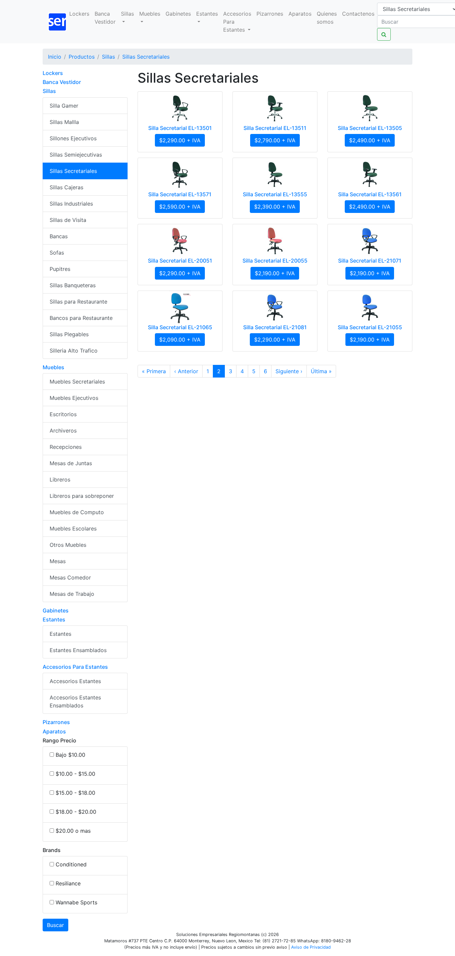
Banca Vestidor (105, 17)
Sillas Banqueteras (73, 285)
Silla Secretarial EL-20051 (180, 260)
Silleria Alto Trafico (74, 350)
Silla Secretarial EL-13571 (180, 194)
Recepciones (66, 447)
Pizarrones (269, 13)
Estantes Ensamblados (78, 650)
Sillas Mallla (64, 122)
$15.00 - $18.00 (75, 792)
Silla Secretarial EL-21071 (369, 260)
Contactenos (358, 13)
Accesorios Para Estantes (237, 21)
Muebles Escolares (73, 528)
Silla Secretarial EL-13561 (370, 194)
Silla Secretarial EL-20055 (274, 260)
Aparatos (299, 13)
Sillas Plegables (69, 334)
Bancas (59, 236)
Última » (321, 371)
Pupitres (60, 269)
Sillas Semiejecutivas (76, 154)
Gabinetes (178, 13)
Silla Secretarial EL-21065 (180, 327)
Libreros (60, 479)
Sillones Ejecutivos (73, 138)
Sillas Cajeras (66, 187)
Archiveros (63, 430)
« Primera (154, 371)
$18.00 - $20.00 (76, 811)
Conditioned (71, 864)
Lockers (79, 13)
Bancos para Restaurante (81, 318)
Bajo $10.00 (70, 754)
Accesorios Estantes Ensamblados (75, 701)
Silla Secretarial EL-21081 (275, 327)
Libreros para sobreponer (82, 495)
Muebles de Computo (77, 512)
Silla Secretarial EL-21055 (370, 327)
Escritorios (63, 414)
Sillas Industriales (71, 203)
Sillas (127, 13)
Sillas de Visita (68, 220)
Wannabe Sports (76, 902)
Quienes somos (327, 17)
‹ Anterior (186, 371)
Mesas (58, 561)
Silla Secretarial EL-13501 (180, 128)
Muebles (149, 13)
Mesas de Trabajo (72, 593)
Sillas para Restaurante (78, 301)
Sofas (57, 252)
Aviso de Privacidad (311, 947)
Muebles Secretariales (77, 381)
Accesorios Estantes (75, 681)
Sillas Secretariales (73, 171)
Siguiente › (288, 371)
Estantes (207, 13)
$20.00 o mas (73, 830)
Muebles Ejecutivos (74, 398)
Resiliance (68, 883)
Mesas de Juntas (71, 463)
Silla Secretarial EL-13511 (274, 128)
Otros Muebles (68, 544)
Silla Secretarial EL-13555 (275, 194)
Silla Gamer (64, 105)
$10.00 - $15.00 (75, 773)
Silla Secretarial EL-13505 (370, 128)
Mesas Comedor (70, 577)
